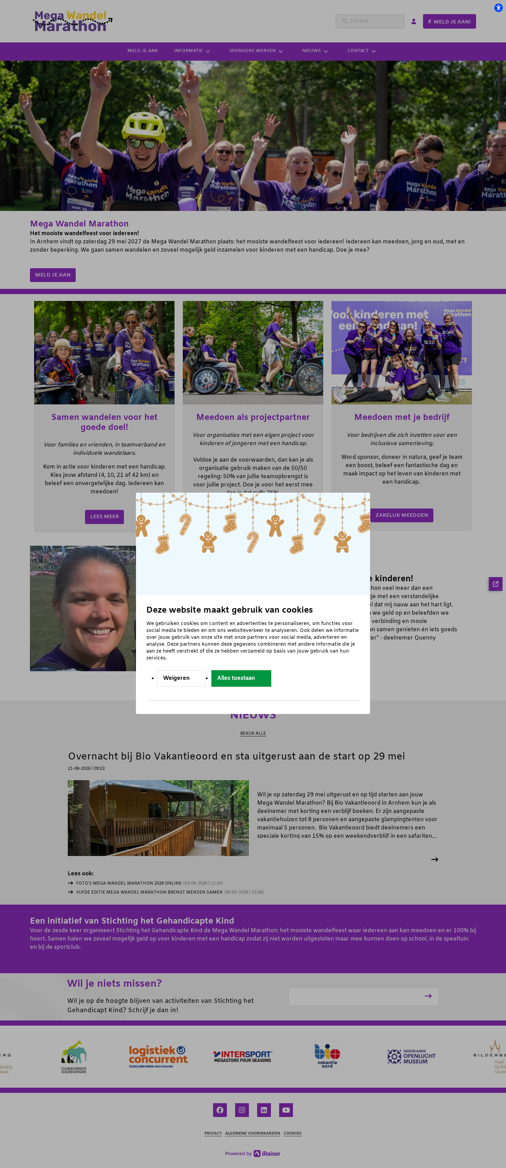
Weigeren (176, 678)
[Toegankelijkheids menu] (498, 7)
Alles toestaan (236, 678)
